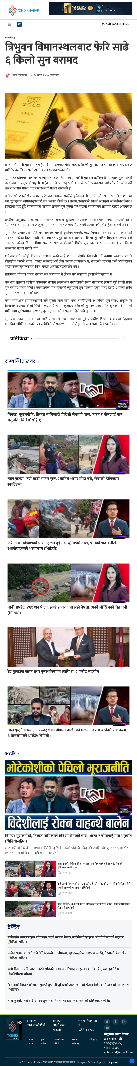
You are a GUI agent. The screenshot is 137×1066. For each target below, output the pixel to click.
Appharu (113, 1062)
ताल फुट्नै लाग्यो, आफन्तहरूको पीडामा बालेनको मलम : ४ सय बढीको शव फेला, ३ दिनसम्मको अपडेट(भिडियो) (67, 733)
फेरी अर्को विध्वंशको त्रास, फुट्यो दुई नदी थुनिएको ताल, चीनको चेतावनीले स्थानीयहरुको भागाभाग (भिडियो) (62, 546)
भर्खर (11, 754)
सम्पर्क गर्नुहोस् (75, 1042)
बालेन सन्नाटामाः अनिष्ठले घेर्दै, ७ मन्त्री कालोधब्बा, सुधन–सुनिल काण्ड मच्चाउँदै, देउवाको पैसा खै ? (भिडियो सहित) (67, 955)
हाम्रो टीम (31, 1042)
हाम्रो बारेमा (43, 1042)
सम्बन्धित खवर (20, 361)
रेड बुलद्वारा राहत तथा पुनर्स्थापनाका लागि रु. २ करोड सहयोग (53, 671)
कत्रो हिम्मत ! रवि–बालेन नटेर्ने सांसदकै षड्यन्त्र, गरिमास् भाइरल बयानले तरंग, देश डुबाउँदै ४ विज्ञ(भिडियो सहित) (63, 971)
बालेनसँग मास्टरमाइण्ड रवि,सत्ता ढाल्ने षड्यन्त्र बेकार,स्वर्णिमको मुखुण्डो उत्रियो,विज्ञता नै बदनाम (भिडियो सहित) (66, 940)
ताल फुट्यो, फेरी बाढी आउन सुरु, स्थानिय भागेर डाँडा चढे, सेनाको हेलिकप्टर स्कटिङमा (63, 481)
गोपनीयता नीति (59, 1042)
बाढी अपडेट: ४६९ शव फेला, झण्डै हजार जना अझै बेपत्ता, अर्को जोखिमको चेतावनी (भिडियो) (67, 610)
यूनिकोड (93, 1040)
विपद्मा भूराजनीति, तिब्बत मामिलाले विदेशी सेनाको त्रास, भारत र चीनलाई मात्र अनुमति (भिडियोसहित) (65, 417)
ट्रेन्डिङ (14, 927)
